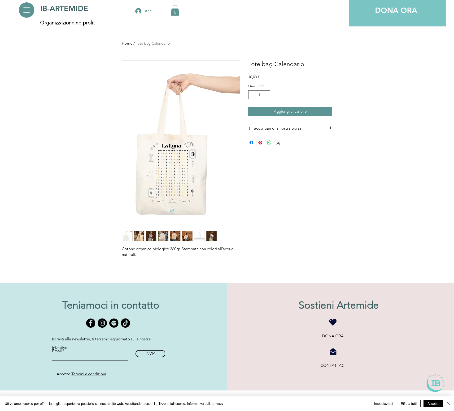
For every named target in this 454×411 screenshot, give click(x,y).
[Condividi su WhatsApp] (269, 142)
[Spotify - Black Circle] (113, 323)
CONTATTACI (332, 365)
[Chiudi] (448, 403)
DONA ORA (333, 336)
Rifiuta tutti (409, 403)
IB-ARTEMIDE (64, 8)
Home (127, 43)
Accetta (433, 403)
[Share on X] (278, 142)
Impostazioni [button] (383, 403)
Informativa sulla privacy (205, 403)
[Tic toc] (125, 323)
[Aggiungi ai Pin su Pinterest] (260, 142)
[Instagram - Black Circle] (102, 323)
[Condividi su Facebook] (251, 142)
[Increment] (266, 95)
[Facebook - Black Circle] (90, 323)
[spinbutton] (259, 95)
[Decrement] (252, 95)
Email (57, 351)
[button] (26, 10)
